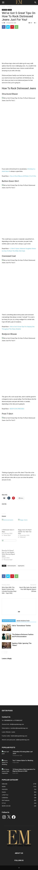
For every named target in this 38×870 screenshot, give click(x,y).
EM (4, 22)
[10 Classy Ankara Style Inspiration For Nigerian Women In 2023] (6, 771)
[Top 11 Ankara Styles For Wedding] (6, 763)
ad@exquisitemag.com (22, 739)
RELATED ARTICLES (8, 621)
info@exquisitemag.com (17, 724)
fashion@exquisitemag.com (19, 736)
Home (3, 7)
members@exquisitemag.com (19, 728)
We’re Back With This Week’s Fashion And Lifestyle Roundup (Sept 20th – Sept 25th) (9, 590)
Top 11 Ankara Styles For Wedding (23, 760)
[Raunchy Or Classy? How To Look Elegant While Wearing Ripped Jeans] (9, 543)
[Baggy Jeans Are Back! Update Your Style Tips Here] (25, 523)
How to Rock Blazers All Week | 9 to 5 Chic (23, 176)
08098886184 (8, 720)
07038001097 (18, 720)
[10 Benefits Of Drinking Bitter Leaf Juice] (6, 754)
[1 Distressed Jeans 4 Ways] (9, 523)
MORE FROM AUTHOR (23, 621)
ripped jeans (21, 565)
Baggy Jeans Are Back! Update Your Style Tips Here (25, 531)
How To (9, 9)
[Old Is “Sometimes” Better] (6, 628)
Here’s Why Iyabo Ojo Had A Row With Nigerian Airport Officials (27, 589)
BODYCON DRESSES (17, 408)
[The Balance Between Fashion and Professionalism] (6, 636)
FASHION (9, 7)
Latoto (13, 732)
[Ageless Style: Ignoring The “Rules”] (6, 645)
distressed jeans (11, 565)
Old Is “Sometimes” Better (21, 625)
